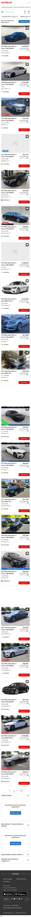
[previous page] (9, 790)
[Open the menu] (28, 3)
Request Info (24, 57)
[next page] (21, 790)
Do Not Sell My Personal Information (12, 908)
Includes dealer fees (24, 48)
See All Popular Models (10, 888)
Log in (27, 900)
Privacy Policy (15, 905)
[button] (25, 12)
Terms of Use (6, 905)
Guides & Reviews (21, 879)
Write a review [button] (15, 813)
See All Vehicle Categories (10, 890)
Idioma (7, 899)
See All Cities (7, 885)
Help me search (24, 21)
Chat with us (6, 881)
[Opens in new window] (8, 894)
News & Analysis (7, 879)
